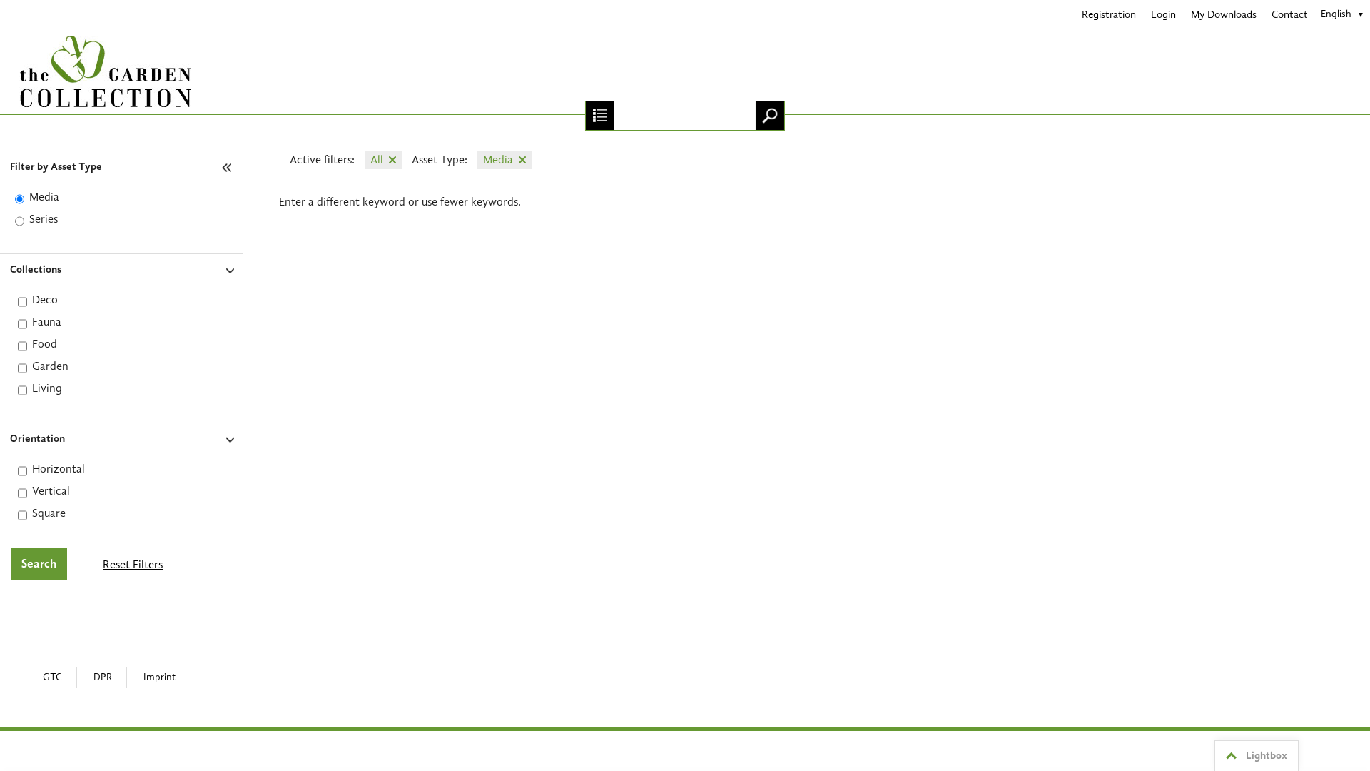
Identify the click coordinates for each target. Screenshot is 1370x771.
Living (47, 388)
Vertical (51, 491)
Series (43, 219)
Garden (50, 366)
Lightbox (1266, 756)
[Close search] (600, 115)
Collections (35, 270)
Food (44, 344)
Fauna (46, 322)
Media (44, 197)
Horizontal (58, 469)
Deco (45, 299)
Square (49, 513)
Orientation (37, 439)
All (376, 159)
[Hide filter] (228, 167)
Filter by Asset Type (56, 167)
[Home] (685, 71)
